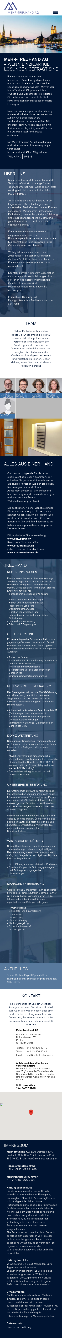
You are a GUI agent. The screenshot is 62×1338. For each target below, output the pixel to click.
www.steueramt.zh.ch (20, 545)
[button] (31, 1112)
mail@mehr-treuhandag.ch (40, 1055)
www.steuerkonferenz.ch (22, 552)
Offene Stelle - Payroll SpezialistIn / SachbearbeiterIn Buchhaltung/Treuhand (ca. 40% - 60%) (32, 979)
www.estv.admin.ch (19, 538)
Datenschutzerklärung (19, 1327)
